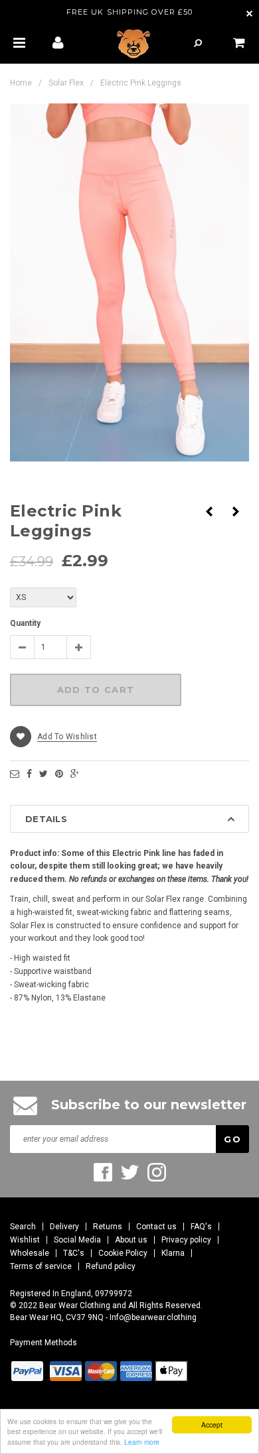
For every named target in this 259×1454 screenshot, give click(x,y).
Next (235, 511)
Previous (209, 511)
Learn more (141, 1442)
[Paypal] (27, 1371)
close (249, 14)
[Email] (14, 773)
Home (21, 83)
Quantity (25, 623)
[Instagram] (156, 1172)
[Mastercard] (101, 1371)
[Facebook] (29, 773)
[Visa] (66, 1371)
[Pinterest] (59, 773)
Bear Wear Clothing (74, 1305)
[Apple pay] (171, 1371)
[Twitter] (43, 773)
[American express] (136, 1371)
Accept (211, 1424)
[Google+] (74, 773)
